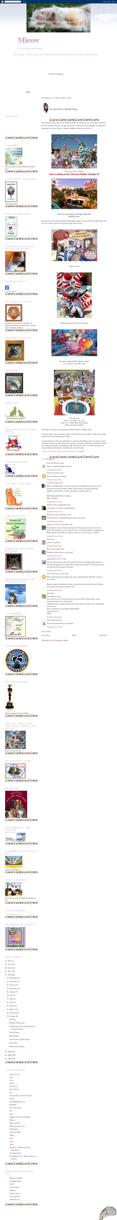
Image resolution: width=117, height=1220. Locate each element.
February (13, 1013)
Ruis (89, 434)
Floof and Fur (15, 1196)
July (11, 995)
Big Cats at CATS (16, 1178)
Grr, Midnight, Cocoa (17, 1101)
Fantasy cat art (15, 1193)
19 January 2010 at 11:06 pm (54, 521)
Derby (12, 1083)
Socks (12, 1144)
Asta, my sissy (15, 1074)
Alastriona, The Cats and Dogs (58, 524)
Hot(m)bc (13, 1104)
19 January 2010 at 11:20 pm (54, 536)
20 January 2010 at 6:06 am (54, 590)
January (13, 1016)
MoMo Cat (8, 285)
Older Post (103, 635)
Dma (48, 539)
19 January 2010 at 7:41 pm (54, 502)
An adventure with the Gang (63, 109)
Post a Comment (46, 631)
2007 (10, 1058)
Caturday (12, 1019)
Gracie (80, 434)
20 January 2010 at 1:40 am (54, 546)
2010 (10, 975)
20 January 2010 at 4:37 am (54, 556)
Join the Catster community (13, 914)
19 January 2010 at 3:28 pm (54, 470)
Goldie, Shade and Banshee (57, 505)
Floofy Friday (14, 1032)
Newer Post (46, 635)
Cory (11, 1080)
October (13, 985)
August (12, 992)
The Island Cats (52, 620)
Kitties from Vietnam (16, 1046)
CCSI (12, 1184)
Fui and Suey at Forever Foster (21, 1095)
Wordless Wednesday (17, 1023)
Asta (85, 434)
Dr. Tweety (13, 1086)
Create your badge (10, 291)
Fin (11, 1092)
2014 (10, 961)
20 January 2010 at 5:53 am (54, 570)
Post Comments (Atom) (60, 640)
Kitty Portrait (14, 1036)
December (14, 978)
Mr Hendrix (14, 1129)
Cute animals (14, 1187)
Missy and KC (15, 1123)
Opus (78, 216)
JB (11, 1111)
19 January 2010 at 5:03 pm (54, 480)
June (12, 999)
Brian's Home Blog (53, 549)
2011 (10, 971)
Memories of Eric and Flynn (57, 514)
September (14, 988)
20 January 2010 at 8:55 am (54, 617)
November (14, 981)
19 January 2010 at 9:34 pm (54, 511)
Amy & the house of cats (56, 573)
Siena (12, 1141)
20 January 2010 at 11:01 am (54, 627)
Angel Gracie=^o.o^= (54, 559)
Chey (11, 1077)
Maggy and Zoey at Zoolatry (20, 1117)
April (12, 1006)
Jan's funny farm (16, 1107)
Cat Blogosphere (16, 1181)
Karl (77, 266)
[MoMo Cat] (7, 289)
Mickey (12, 1120)
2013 (10, 964)
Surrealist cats (15, 1199)
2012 (10, 968)
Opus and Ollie (78, 171)
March (12, 1009)
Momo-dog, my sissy (17, 1126)
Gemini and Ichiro (53, 473)
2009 (10, 1051)
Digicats (13, 1190)
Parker (12, 1135)
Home (74, 635)
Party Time (13, 1043)
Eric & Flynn (14, 1089)
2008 (10, 1055)
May (12, 1002)
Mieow (28, 39)
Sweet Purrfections (53, 463)
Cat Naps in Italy (53, 482)
